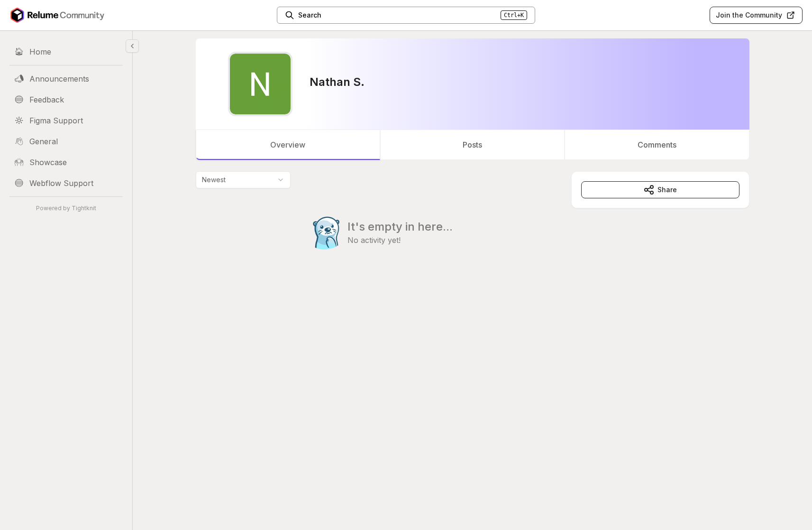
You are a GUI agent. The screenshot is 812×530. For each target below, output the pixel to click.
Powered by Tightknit (66, 208)
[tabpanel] (472, 229)
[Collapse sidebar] (132, 46)
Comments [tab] (657, 144)
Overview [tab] (287, 144)
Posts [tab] (472, 144)
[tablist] (472, 145)
